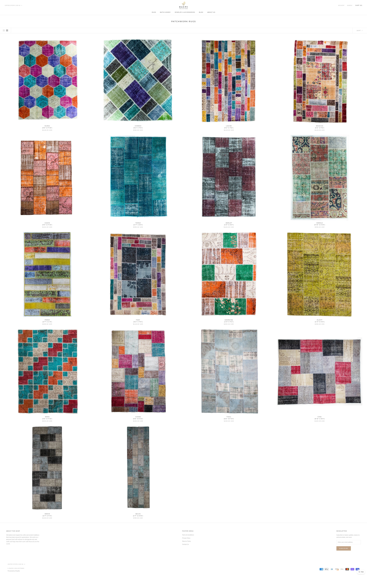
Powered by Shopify (14, 571)
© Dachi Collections (16, 568)
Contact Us (185, 544)
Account (341, 5)
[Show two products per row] (4, 30)
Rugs (154, 12)
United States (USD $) (12, 5)
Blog (201, 12)
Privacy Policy (186, 538)
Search (349, 5)
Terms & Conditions (188, 535)
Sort (359, 30)
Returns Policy (186, 541)
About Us (211, 12)
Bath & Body (165, 12)
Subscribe (343, 548)
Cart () (358, 5)
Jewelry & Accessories (185, 12)
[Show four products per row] (7, 30)
